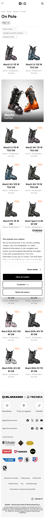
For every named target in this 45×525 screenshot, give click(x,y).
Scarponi (16, 11)
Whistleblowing (31, 483)
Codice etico (37, 478)
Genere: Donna (8, 29)
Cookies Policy (13, 483)
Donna (9, 11)
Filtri (4, 23)
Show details (32, 270)
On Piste (23, 11)
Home (3, 11)
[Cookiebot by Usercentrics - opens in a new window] (32, 230)
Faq (22, 483)
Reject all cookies (22, 292)
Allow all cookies (22, 277)
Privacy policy (25, 478)
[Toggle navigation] (2, 3)
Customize (21, 284)
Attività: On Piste (8, 37)
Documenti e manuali (11, 478)
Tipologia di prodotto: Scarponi (13, 33)
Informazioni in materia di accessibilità (22, 489)
